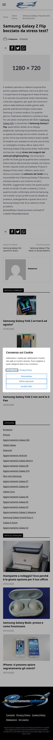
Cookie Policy (12, 370)
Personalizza (26, 376)
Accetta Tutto (26, 386)
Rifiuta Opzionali (26, 381)
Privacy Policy (26, 370)
